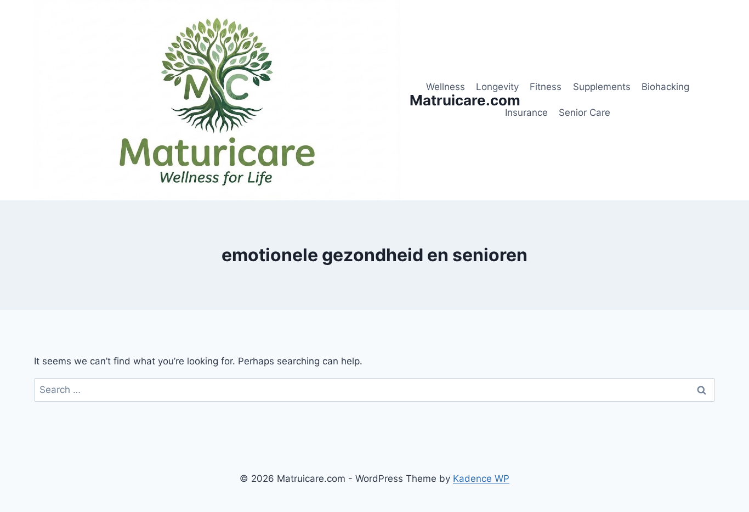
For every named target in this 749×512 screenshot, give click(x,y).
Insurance (526, 112)
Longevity (497, 86)
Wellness (445, 86)
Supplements (602, 86)
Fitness (545, 86)
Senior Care (584, 112)
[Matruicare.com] (217, 100)
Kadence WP (481, 478)
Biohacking (665, 86)
